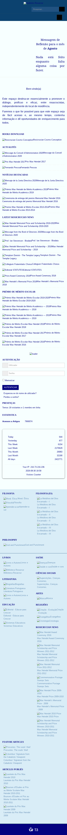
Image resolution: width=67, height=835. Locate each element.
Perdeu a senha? (11, 397)
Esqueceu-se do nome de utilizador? (20, 393)
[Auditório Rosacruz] (33, 3)
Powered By (33, 829)
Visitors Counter (33, 474)
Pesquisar (62, 9)
